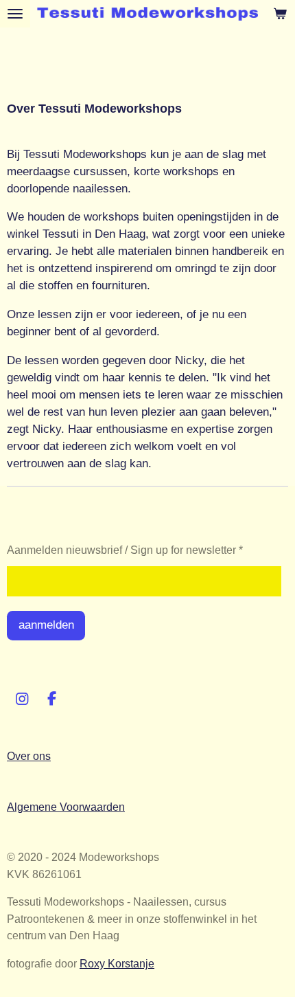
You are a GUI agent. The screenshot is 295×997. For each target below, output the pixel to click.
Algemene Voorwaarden (66, 806)
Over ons (29, 756)
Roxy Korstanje (117, 963)
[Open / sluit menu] (15, 13)
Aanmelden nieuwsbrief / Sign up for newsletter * (125, 550)
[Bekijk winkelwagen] (280, 13)
